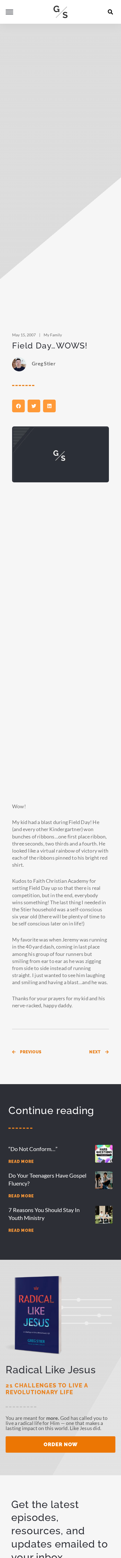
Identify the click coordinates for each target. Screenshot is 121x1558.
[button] (110, 12)
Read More (21, 1161)
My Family (53, 334)
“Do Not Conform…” (32, 1148)
